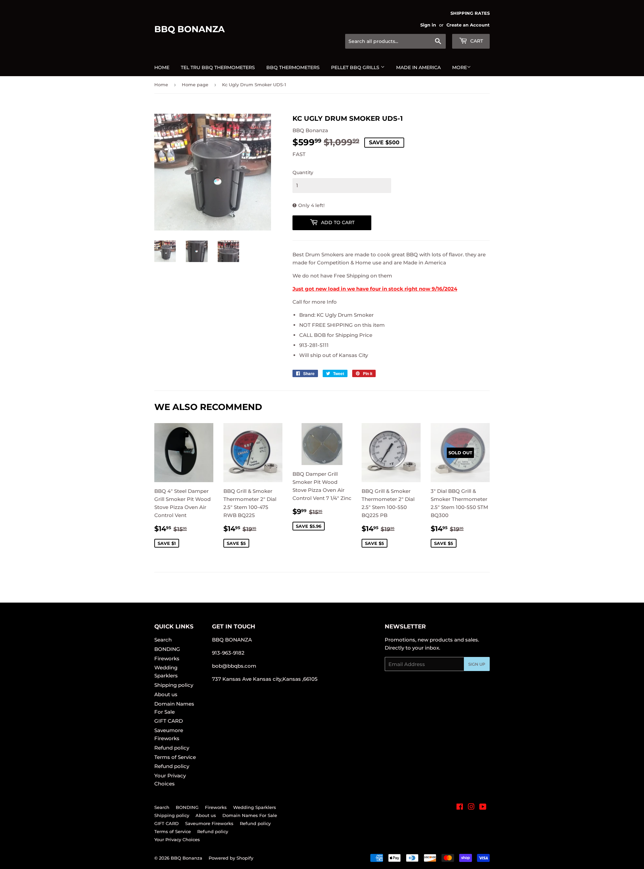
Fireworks (166, 658)
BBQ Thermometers (293, 67)
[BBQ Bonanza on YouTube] (482, 807)
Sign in (428, 25)
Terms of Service (175, 757)
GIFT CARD (168, 721)
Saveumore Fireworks (209, 823)
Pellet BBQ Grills (356, 67)
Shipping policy (173, 685)
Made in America (418, 67)
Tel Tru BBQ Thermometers (218, 67)
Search (163, 639)
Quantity (302, 172)
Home (161, 67)
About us (165, 694)
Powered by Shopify (231, 858)
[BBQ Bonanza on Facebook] (459, 807)
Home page (195, 84)
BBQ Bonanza (189, 29)
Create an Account (468, 25)
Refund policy (171, 748)
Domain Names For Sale (249, 815)
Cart (476, 41)
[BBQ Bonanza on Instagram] (471, 807)
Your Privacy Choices (177, 839)
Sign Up (476, 664)
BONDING (167, 649)
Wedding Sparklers (254, 807)
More (459, 67)
